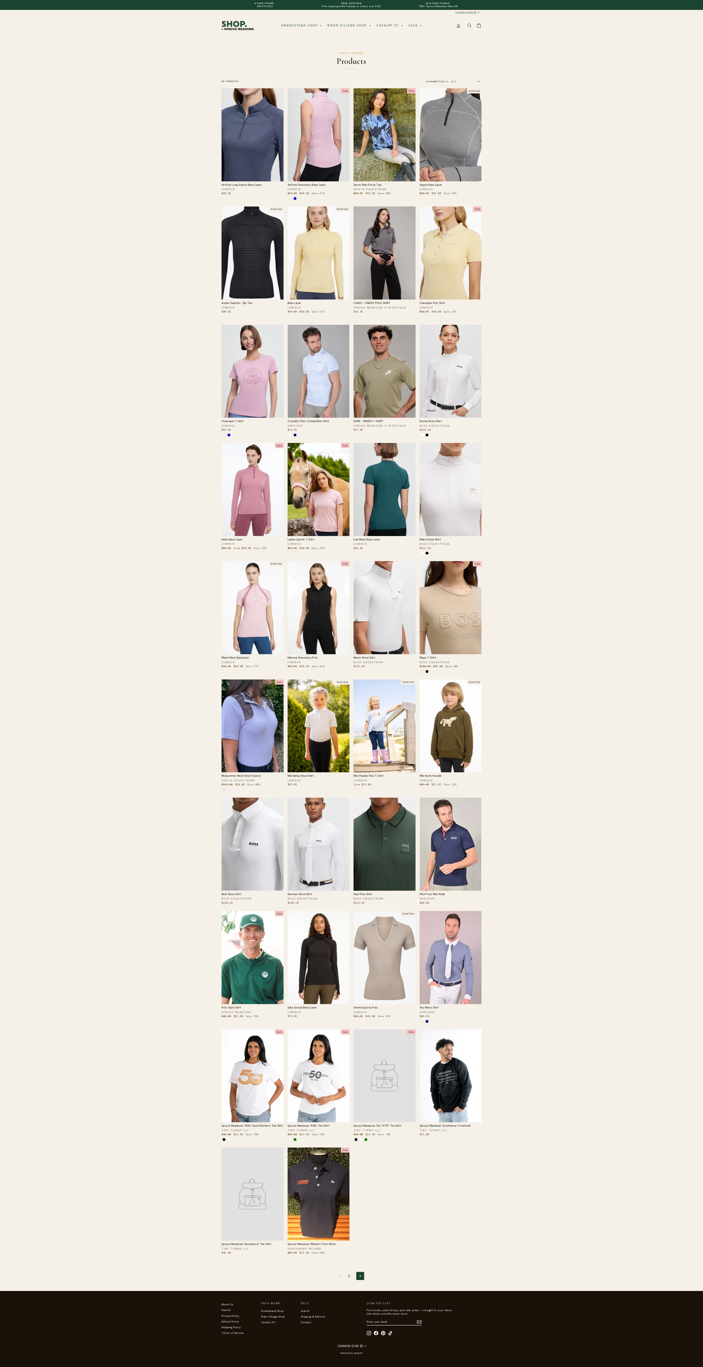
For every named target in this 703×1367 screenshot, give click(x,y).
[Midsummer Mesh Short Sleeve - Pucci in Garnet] (229, 789)
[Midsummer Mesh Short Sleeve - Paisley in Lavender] (224, 789)
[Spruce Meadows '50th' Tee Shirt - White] (290, 1139)
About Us (227, 1304)
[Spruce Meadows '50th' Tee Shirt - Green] (295, 1139)
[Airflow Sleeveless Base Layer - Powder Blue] (295, 198)
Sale (413, 25)
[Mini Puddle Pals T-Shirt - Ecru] (361, 789)
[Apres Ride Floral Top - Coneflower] (356, 198)
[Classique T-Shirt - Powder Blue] (229, 435)
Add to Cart (252, 177)
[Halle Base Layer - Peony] (224, 553)
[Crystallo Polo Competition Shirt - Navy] (295, 435)
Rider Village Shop (347, 25)
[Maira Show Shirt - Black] (427, 553)
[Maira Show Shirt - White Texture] (432, 553)
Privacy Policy (230, 1316)
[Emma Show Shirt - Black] (427, 435)
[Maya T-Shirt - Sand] (422, 671)
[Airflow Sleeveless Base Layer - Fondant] (290, 198)
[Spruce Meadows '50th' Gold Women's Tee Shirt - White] (229, 1139)
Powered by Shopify (351, 1353)
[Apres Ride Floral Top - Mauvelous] (361, 198)
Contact (306, 1322)
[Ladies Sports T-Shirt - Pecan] (295, 553)
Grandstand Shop (300, 25)
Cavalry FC (388, 25)
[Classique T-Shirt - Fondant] (224, 435)
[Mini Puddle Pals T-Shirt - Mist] (356, 789)
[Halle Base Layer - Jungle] (234, 553)
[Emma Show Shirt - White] (422, 435)
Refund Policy (230, 1321)
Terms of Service (233, 1333)
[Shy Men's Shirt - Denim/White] (422, 1021)
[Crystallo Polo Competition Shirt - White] (290, 435)
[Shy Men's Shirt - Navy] (427, 1021)
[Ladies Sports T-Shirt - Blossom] (290, 553)
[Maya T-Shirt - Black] (427, 671)
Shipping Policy (231, 1327)
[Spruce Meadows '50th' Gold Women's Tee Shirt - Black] (224, 1139)
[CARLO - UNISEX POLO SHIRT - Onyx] (361, 317)
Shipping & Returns (313, 1316)
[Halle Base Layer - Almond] (229, 553)
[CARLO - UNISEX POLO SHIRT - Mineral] (356, 317)
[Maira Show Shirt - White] (422, 553)
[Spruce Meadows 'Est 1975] (356, 1139)
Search (226, 1310)
